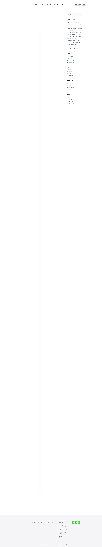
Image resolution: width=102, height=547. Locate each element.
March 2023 (69, 73)
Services (42, 4)
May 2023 (69, 69)
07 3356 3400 (39, 522)
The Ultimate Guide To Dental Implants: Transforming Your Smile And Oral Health (74, 42)
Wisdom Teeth (70, 89)
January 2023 (70, 75)
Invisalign (69, 85)
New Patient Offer (35, 4)
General (68, 83)
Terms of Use (63, 544)
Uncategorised (70, 87)
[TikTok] (79, 522)
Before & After (56, 4)
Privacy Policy (70, 544)
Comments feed (70, 101)
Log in (68, 97)
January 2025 (70, 58)
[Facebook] (73, 522)
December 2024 (70, 60)
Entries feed (70, 99)
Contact (62, 4)
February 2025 (70, 56)
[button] (43, 4)
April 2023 (69, 71)
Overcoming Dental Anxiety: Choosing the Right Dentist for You (74, 24)
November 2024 (70, 62)
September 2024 (71, 64)
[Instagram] (76, 522)
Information (49, 4)
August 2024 (70, 67)
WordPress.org (70, 103)
